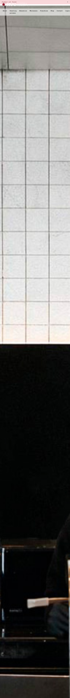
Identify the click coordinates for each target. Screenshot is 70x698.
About (5, 11)
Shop (52, 11)
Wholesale (33, 11)
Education (23, 11)
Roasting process (13, 12)
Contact (60, 11)
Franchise (44, 11)
